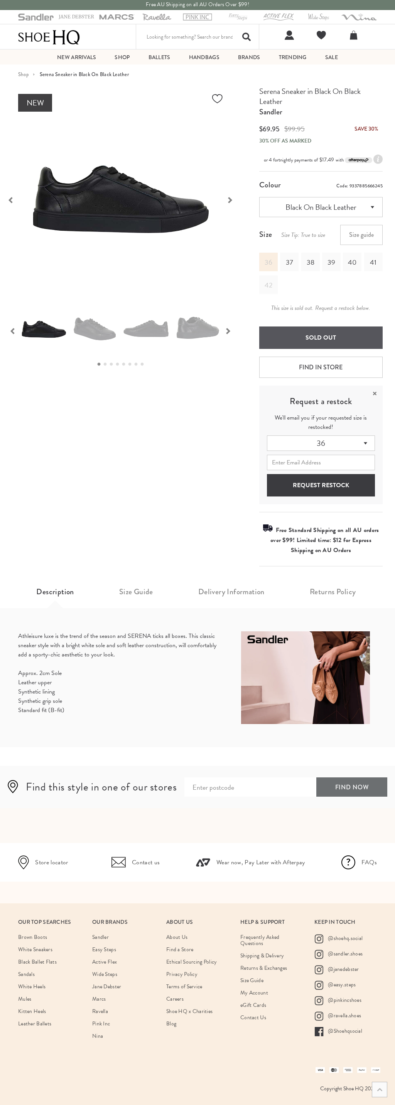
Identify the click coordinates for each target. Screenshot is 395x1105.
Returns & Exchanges (263, 968)
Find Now (352, 787)
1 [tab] (101, 364)
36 (321, 443)
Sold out (321, 337)
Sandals (26, 974)
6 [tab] (132, 364)
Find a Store (179, 949)
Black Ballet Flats (37, 962)
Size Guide (136, 591)
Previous (12, 330)
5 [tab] (126, 364)
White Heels (32, 987)
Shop (23, 74)
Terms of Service (184, 987)
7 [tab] (138, 364)
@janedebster (343, 969)
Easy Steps (104, 949)
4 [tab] (119, 364)
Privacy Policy (182, 974)
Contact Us (253, 1017)
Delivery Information (231, 591)
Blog (171, 1024)
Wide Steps (104, 974)
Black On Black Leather (320, 207)
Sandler (270, 111)
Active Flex (104, 962)
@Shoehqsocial (344, 1031)
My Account (254, 993)
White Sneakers (35, 949)
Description (55, 591)
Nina (97, 1036)
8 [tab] (144, 364)
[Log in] (288, 35)
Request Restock (321, 485)
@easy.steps (341, 985)
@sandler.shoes (345, 954)
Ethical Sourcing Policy (191, 962)
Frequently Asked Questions (259, 940)
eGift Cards (253, 1005)
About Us (176, 937)
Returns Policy (333, 591)
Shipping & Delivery (262, 956)
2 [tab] (107, 364)
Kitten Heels (32, 1011)
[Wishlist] (320, 35)
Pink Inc (101, 1024)
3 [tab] (113, 364)
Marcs (99, 999)
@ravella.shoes (344, 1016)
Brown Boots (32, 937)
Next (234, 199)
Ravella (100, 1011)
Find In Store (321, 367)
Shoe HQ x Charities (189, 1011)
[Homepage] (49, 36)
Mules (24, 999)
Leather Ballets (34, 1024)
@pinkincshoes (344, 1000)
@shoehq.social (345, 938)
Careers (175, 999)
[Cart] (354, 35)
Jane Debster (106, 987)
